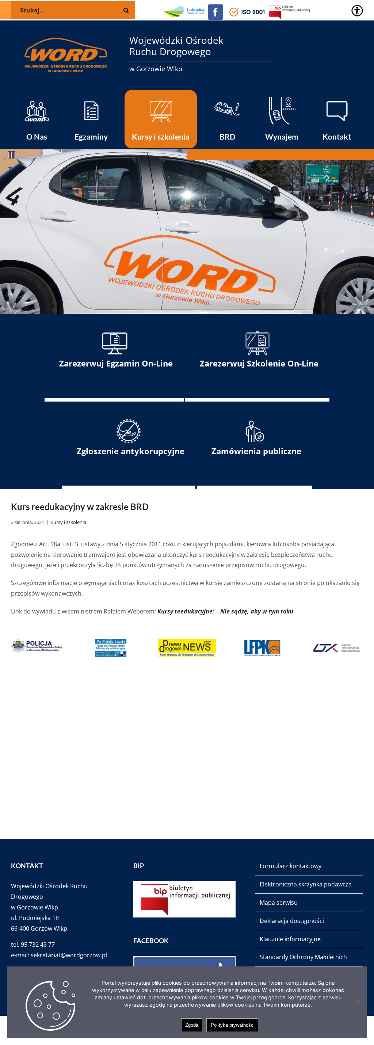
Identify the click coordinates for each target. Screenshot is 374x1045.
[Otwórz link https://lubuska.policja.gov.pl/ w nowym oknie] (36, 647)
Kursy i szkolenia (68, 522)
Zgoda (191, 1025)
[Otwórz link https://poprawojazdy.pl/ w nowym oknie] (111, 647)
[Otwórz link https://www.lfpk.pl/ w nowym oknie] (262, 647)
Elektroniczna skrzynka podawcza (306, 884)
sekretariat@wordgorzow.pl (69, 955)
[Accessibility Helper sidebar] (357, 10)
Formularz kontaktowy (290, 866)
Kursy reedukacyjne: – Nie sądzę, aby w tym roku (225, 611)
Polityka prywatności (233, 1025)
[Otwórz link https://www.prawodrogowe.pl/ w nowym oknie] (187, 647)
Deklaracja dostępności (292, 921)
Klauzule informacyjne (290, 939)
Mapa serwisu (279, 902)
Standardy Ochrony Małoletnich (303, 957)
